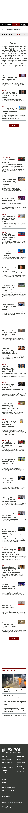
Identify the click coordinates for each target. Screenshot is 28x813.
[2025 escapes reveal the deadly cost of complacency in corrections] (21, 459)
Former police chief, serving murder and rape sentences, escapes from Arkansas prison (15, 703)
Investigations (5, 266)
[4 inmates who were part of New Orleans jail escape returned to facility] (21, 179)
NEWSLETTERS (8, 24)
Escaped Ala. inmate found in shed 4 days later (9, 253)
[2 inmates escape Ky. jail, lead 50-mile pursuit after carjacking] (21, 304)
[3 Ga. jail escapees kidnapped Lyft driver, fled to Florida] (21, 478)
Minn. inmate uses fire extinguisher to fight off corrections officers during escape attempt (12, 625)
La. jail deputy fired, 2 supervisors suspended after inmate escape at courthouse (12, 161)
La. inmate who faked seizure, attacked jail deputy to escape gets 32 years (9, 110)
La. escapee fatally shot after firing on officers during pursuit (8, 288)
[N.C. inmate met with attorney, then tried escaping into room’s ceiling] (21, 330)
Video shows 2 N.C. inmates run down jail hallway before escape (8, 218)
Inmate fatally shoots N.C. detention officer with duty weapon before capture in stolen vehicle (15, 710)
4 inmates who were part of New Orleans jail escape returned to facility (9, 182)
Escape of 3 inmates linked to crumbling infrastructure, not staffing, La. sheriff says (10, 551)
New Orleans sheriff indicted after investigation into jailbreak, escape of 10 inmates (12, 270)
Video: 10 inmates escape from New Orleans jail (13, 690)
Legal (3, 106)
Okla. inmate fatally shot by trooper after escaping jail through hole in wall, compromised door (9, 424)
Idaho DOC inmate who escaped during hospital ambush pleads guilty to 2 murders (11, 569)
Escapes (4, 74)
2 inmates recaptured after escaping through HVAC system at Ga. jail (10, 351)
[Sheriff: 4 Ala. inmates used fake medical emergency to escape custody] (21, 234)
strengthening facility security (19, 66)
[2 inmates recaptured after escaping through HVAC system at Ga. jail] (21, 348)
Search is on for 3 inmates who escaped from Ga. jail (9, 515)
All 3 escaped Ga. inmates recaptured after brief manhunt (9, 499)
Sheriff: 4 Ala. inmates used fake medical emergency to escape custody (9, 236)
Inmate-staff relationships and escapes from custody (15, 716)
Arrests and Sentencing (7, 528)
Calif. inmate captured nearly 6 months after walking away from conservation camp (10, 78)
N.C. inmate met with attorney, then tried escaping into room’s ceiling (9, 333)
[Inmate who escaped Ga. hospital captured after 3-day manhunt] (21, 584)
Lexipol (12, 802)
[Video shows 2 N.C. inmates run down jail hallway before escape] (21, 216)
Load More (14, 125)
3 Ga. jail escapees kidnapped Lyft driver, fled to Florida (8, 481)
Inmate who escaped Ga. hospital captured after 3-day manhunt (9, 587)
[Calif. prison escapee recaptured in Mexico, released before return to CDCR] (22, 92)
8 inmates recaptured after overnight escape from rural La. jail (8, 368)
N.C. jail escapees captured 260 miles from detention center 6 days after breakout (12, 201)
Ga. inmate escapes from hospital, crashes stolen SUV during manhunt (8, 606)
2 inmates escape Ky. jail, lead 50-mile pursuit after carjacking (9, 307)
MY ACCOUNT (16, 24)
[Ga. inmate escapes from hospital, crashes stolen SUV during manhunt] (21, 603)
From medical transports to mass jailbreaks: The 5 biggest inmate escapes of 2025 (12, 444)
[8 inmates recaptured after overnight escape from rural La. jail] (21, 366)
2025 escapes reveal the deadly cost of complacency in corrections (9, 462)
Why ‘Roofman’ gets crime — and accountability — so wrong (13, 696)
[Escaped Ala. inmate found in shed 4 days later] (21, 251)
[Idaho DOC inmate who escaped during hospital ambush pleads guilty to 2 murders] (21, 567)
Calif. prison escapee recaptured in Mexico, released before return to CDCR (9, 94)
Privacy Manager (6, 796)
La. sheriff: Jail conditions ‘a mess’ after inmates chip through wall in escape (10, 406)
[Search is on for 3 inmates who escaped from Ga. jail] (21, 513)
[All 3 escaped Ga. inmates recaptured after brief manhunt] (21, 497)
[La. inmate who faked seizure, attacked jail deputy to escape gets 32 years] (22, 108)
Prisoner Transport (6, 157)
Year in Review (5, 440)
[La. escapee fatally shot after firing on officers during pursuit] (21, 285)
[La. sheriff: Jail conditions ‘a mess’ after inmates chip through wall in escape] (21, 403)
